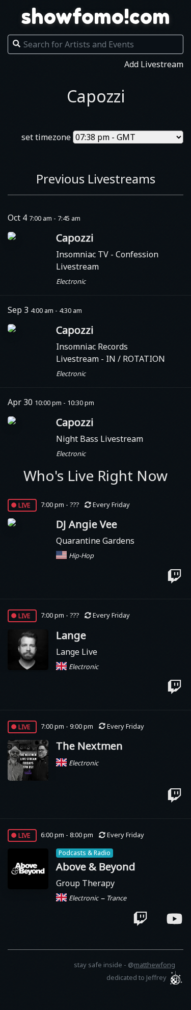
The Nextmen (89, 746)
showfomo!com (95, 16)
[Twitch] (174, 576)
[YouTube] (174, 918)
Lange (71, 635)
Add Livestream (153, 64)
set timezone (46, 137)
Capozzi (75, 238)
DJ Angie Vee (86, 524)
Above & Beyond (95, 866)
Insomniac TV (83, 254)
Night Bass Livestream (99, 438)
